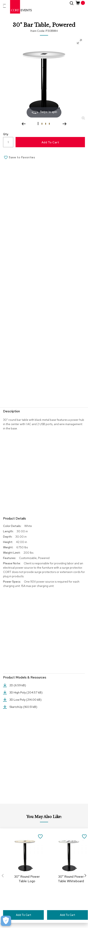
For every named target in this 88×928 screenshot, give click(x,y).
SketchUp (16, 707)
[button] (38, 123)
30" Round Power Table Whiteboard (71, 878)
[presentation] (85, 875)
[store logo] (21, 7)
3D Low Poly (17, 699)
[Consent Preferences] (6, 921)
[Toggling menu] (4, 6)
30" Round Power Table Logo (27, 878)
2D (11, 685)
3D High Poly (17, 692)
